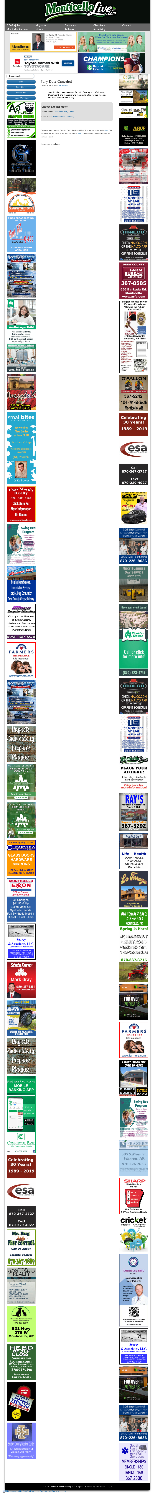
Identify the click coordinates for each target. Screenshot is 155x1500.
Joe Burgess (63, 85)
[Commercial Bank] (21, 1152)
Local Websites (21, 98)
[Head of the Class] (21, 1379)
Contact (126, 25)
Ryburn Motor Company (63, 116)
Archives (69, 29)
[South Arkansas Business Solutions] (133, 1213)
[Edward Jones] (43, 51)
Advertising (99, 29)
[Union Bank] (133, 222)
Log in (109, 1486)
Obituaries (70, 25)
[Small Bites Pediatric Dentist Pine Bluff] (21, 483)
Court (106, 130)
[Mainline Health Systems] (112, 51)
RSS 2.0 (81, 133)
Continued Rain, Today (64, 111)
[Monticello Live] (43, 73)
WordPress (100, 1486)
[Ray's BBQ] (133, 830)
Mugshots (41, 25)
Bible (21, 81)
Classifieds (99, 25)
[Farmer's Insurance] (21, 678)
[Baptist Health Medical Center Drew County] (112, 73)
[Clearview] (21, 875)
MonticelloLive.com (17, 29)
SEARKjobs (13, 25)
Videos (39, 29)
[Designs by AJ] (21, 137)
